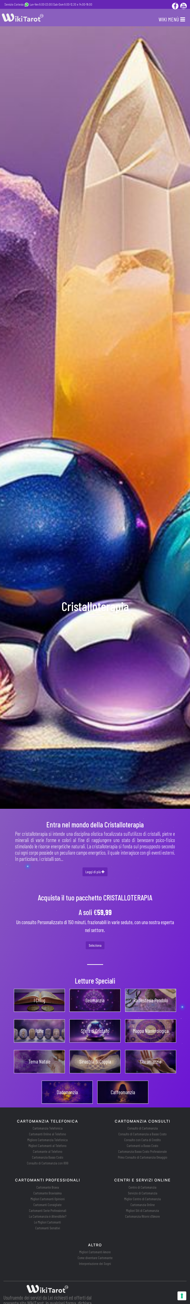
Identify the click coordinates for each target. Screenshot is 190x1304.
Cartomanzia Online (142, 1205)
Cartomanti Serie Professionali (47, 1210)
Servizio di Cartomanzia (142, 1193)
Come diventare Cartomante (95, 1258)
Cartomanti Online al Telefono (47, 1134)
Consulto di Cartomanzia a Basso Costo (142, 1134)
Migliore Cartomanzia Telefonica (47, 1140)
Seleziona (95, 945)
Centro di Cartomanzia (142, 1187)
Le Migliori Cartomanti (47, 1222)
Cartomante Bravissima (47, 1193)
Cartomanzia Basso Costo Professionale (142, 1151)
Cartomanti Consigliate (47, 1205)
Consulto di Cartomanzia (142, 1128)
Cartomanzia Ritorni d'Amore (142, 1216)
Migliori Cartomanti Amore (95, 1252)
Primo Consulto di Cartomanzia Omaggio (142, 1157)
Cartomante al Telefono (47, 1151)
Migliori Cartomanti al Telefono (47, 1146)
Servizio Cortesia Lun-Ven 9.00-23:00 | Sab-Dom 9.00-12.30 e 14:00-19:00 (48, 4)
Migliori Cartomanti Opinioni (48, 1199)
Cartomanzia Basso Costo (47, 1157)
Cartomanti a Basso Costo (142, 1146)
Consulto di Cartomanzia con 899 (47, 1163)
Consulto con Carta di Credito (142, 1140)
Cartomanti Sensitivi (47, 1228)
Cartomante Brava (47, 1187)
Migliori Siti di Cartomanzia (142, 1210)
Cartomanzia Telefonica (48, 1128)
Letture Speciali (95, 980)
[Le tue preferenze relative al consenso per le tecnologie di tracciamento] (181, 1295)
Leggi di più (93, 871)
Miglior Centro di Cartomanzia (142, 1199)
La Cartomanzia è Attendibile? (47, 1216)
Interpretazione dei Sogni (95, 1263)
